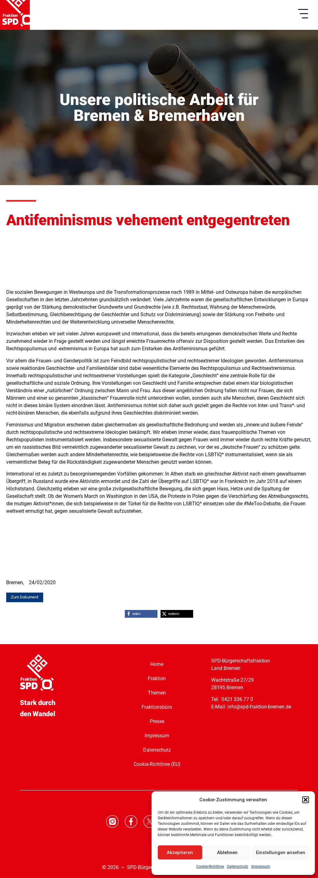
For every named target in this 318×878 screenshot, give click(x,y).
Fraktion (157, 678)
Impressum (260, 866)
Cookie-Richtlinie (210, 866)
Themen (157, 693)
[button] (305, 800)
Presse (157, 721)
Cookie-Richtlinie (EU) (157, 764)
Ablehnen (227, 852)
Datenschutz (237, 866)
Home (156, 664)
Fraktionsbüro (157, 707)
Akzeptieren (180, 852)
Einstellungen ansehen (280, 852)
